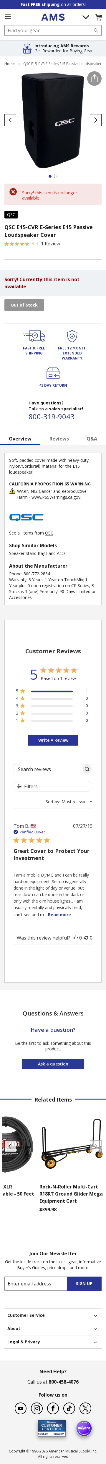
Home (9, 63)
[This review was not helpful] (86, 938)
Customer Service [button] (26, 1315)
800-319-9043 (51, 416)
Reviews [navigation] (59, 438)
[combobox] (53, 30)
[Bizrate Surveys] (57, 1433)
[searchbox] (48, 769)
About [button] (13, 1328)
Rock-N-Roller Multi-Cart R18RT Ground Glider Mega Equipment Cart (71, 1193)
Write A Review (53, 740)
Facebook (53, 1408)
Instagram (37, 1408)
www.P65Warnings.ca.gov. (56, 497)
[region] (52, 692)
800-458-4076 (64, 1382)
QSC (11, 214)
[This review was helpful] (76, 938)
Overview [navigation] (20, 438)
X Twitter (85, 1408)
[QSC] (26, 527)
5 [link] (33, 243)
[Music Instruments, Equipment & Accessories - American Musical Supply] (52, 17)
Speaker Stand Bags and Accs (37, 553)
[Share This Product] (94, 78)
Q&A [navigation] (92, 438)
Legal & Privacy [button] (23, 1342)
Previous (10, 1146)
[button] (98, 17)
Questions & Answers (53, 1013)
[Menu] (7, 16)
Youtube (20, 1408)
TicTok (69, 1408)
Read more (59, 914)
